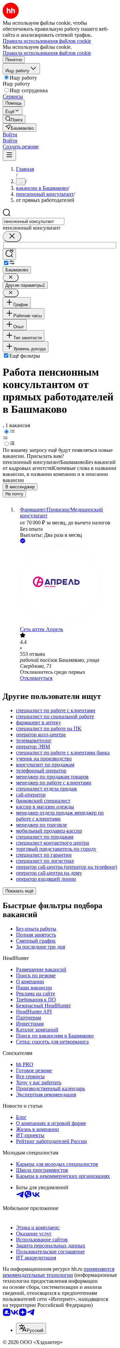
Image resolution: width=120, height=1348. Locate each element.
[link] (14, 119)
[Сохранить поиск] (9, 254)
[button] (10, 134)
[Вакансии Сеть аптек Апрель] (66, 585)
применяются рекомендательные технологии (58, 1272)
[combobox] (33, 221)
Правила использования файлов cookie (47, 53)
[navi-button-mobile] (9, 155)
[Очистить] (12, 236)
